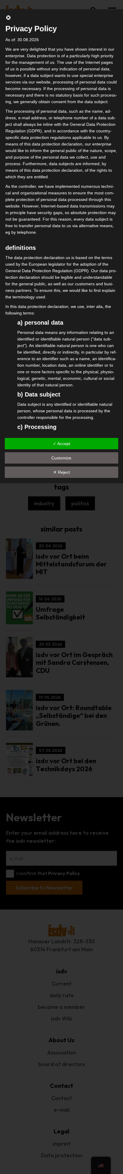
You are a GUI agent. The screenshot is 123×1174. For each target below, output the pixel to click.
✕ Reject (61, 472)
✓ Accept (61, 443)
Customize (61, 458)
